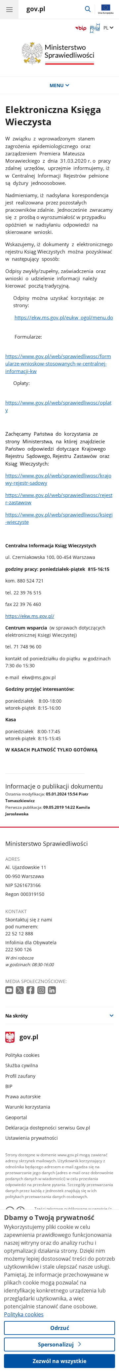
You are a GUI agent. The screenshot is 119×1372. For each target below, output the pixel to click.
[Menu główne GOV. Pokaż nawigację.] (9, 9)
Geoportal (16, 1117)
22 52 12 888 (19, 933)
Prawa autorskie (23, 1096)
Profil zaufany (20, 1076)
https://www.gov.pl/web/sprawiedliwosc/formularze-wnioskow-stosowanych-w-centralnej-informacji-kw (58, 363)
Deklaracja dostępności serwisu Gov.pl (47, 1128)
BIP (8, 1086)
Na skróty (16, 1016)
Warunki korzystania (27, 1107)
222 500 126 (18, 949)
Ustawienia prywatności (31, 1138)
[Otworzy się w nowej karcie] (10, 990)
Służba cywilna (21, 1065)
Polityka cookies (22, 1055)
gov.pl (28, 1037)
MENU (57, 85)
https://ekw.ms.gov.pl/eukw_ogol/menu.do (64, 317)
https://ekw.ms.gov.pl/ (29, 616)
